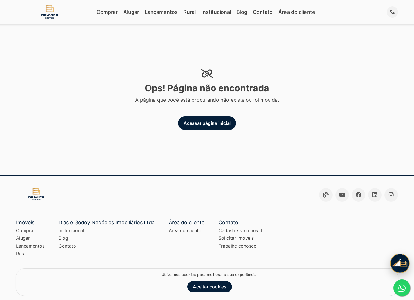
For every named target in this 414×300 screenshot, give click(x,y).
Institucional (216, 12)
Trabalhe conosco (238, 246)
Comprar (107, 12)
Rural (189, 12)
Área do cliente (296, 12)
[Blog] (326, 195)
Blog (242, 12)
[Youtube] (342, 195)
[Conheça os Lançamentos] (400, 263)
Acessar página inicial (207, 123)
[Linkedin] (375, 195)
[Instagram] (391, 195)
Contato (263, 12)
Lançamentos (161, 12)
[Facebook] (358, 195)
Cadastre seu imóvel (240, 230)
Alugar (131, 12)
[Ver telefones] (392, 12)
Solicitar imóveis (236, 238)
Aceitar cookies (209, 287)
